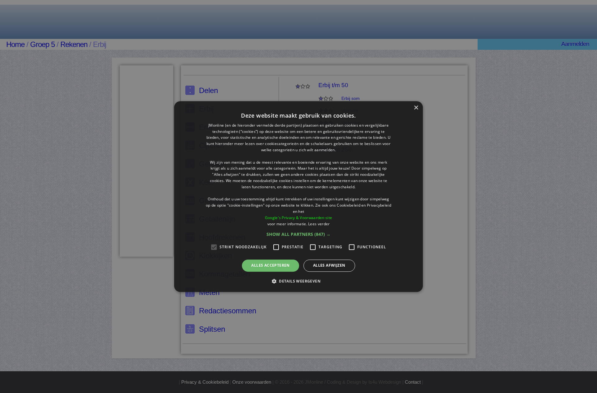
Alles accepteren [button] (270, 265)
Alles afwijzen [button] (329, 265)
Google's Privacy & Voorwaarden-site (298, 217)
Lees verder (319, 224)
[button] (298, 234)
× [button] (416, 107)
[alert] (298, 196)
